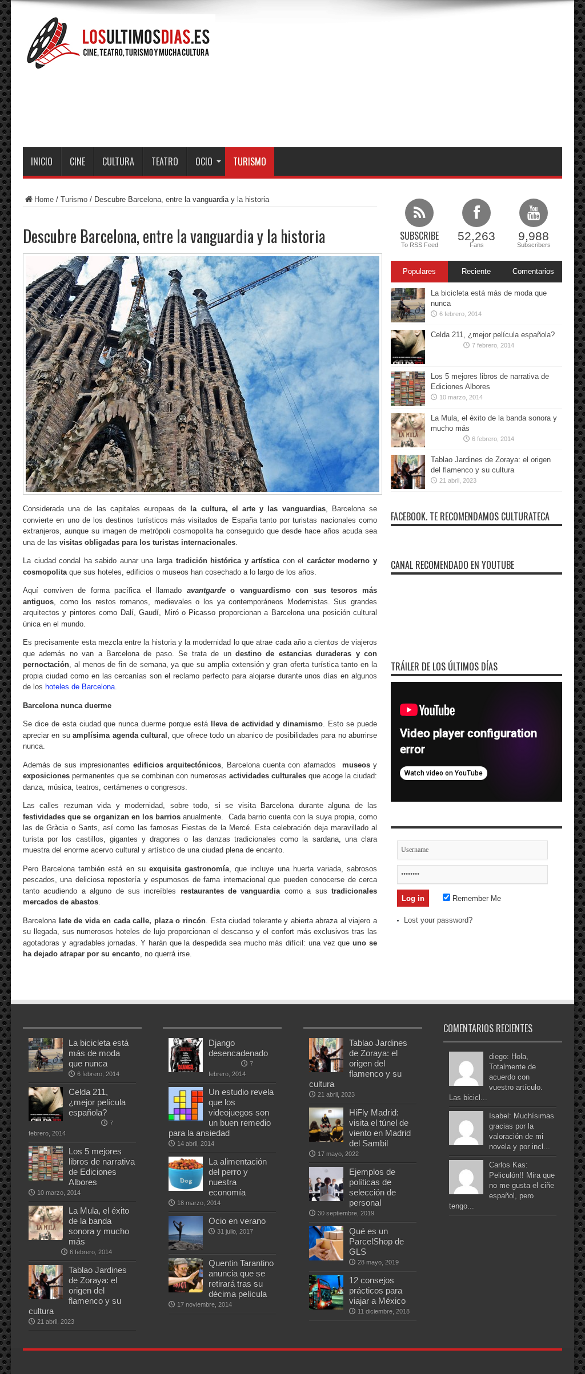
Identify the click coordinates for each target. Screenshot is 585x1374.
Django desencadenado (238, 1048)
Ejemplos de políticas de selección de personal (372, 1187)
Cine (77, 161)
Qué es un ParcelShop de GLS (376, 1241)
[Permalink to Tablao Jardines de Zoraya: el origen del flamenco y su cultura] (408, 486)
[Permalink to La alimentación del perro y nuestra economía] (186, 1188)
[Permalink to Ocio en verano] (186, 1247)
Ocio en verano (237, 1221)
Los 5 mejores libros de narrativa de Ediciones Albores (102, 1166)
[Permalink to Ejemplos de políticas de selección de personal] (326, 1198)
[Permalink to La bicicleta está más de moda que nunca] (408, 320)
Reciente (476, 271)
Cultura (118, 161)
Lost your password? (438, 920)
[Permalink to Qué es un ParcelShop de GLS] (326, 1258)
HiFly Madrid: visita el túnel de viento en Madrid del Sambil (380, 1128)
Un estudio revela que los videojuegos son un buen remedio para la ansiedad (221, 1112)
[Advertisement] (354, 107)
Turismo (249, 161)
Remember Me (475, 898)
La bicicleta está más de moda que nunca (99, 1053)
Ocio (204, 161)
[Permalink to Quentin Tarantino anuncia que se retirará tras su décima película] (186, 1290)
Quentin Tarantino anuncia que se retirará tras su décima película (241, 1278)
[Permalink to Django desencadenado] (186, 1069)
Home (44, 199)
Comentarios (533, 271)
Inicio (42, 161)
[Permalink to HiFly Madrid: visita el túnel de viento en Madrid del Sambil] (326, 1139)
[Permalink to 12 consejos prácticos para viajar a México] (326, 1307)
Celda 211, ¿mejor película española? (493, 334)
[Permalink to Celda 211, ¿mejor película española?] (408, 361)
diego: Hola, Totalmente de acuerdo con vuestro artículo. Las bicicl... (496, 1077)
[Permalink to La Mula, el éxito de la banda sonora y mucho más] (408, 445)
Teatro (164, 161)
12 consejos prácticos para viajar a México (377, 1290)
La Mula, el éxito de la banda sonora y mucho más (99, 1226)
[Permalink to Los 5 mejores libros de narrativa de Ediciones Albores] (408, 403)
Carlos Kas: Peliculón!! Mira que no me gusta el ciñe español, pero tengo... (502, 1185)
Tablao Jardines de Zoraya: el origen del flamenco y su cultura (78, 1290)
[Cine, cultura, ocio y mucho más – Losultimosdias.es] (119, 62)
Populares (419, 271)
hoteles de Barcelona (80, 686)
